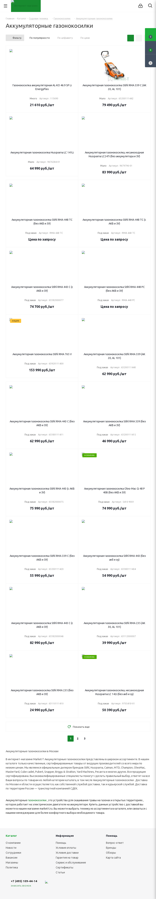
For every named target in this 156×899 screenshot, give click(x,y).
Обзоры (111, 852)
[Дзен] (44, 884)
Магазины (12, 862)
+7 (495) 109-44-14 (24, 881)
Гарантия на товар (67, 857)
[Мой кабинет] (140, 5)
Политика (12, 867)
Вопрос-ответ (115, 842)
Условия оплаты (66, 847)
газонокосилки (37, 800)
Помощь (61, 842)
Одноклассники (82, 884)
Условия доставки (67, 852)
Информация (65, 835)
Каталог (11, 835)
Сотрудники (13, 852)
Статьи (60, 872)
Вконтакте (54, 884)
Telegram (63, 884)
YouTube (73, 884)
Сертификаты (64, 867)
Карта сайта (113, 857)
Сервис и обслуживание (71, 862)
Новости (11, 847)
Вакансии (11, 857)
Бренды (111, 847)
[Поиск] (150, 6)
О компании (13, 842)
